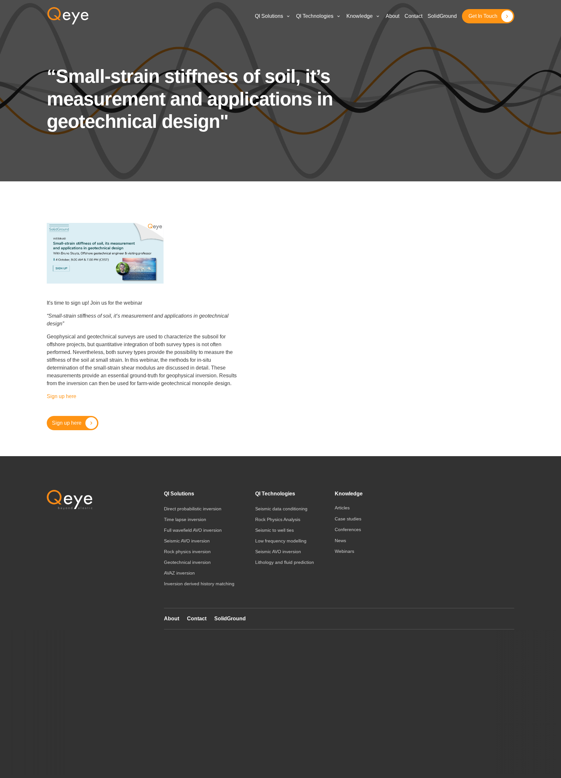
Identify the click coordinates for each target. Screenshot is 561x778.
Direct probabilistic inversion (192, 508)
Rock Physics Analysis (277, 519)
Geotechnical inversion (187, 562)
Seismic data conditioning (281, 508)
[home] (68, 16)
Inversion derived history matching (199, 583)
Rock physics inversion (187, 551)
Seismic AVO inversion (187, 540)
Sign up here (61, 396)
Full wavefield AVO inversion (193, 530)
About (171, 618)
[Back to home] (70, 500)
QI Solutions (269, 16)
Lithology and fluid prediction (284, 562)
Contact (196, 618)
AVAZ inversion (179, 573)
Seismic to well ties (274, 530)
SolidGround (230, 618)
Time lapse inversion (185, 519)
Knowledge (349, 493)
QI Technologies (314, 16)
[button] (273, 16)
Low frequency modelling (280, 540)
